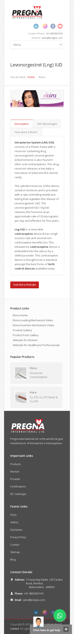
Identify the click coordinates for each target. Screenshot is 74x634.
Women (14, 471)
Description (22, 124)
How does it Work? (26, 132)
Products (15, 464)
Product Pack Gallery (26, 335)
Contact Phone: (45, 33)
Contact (14, 544)
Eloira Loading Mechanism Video (33, 320)
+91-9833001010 (54, 33)
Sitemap (15, 552)
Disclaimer (16, 530)
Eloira (33, 368)
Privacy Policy (18, 537)
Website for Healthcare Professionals (36, 345)
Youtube (60, 26)
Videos (14, 522)
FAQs (13, 515)
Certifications (18, 486)
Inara (33, 392)
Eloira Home (20, 315)
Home (31, 77)
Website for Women (25, 340)
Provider (15, 479)
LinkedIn (36, 26)
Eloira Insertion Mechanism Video (33, 325)
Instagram (44, 26)
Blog (13, 559)
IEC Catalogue (18, 494)
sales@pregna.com (52, 37)
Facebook (53, 26)
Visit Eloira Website (24, 284)
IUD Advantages (47, 124)
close (66, 629)
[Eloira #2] (37, 98)
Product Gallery (22, 330)
